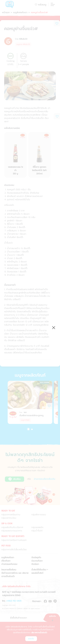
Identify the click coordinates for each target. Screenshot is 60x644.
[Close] (54, 327)
